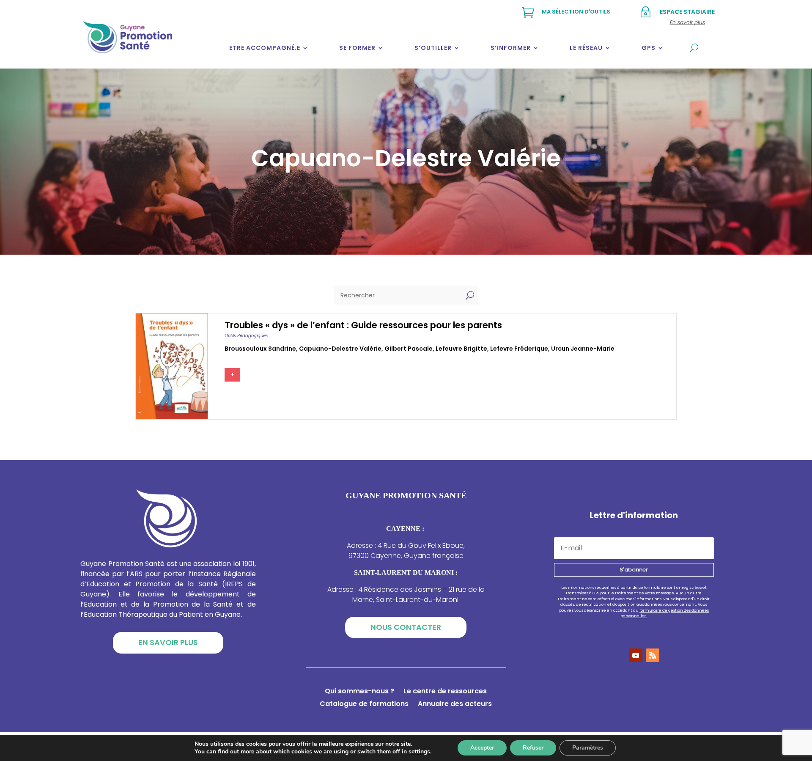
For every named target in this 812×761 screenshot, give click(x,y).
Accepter (482, 748)
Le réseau (586, 48)
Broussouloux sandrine (260, 348)
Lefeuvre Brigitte (461, 348)
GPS (649, 48)
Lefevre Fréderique (519, 348)
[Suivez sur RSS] (652, 655)
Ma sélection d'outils (576, 12)
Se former (357, 48)
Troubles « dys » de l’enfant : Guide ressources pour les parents (363, 325)
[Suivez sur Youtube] (635, 655)
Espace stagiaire (687, 12)
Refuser (533, 748)
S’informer (511, 48)
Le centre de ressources (445, 692)
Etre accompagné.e (264, 48)
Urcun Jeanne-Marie (582, 348)
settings (419, 752)
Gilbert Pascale (408, 348)
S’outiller (433, 48)
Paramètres (587, 748)
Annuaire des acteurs (455, 705)
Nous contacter (405, 627)
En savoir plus (168, 642)
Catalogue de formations (364, 705)
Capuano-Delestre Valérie (340, 348)
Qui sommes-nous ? (359, 692)
